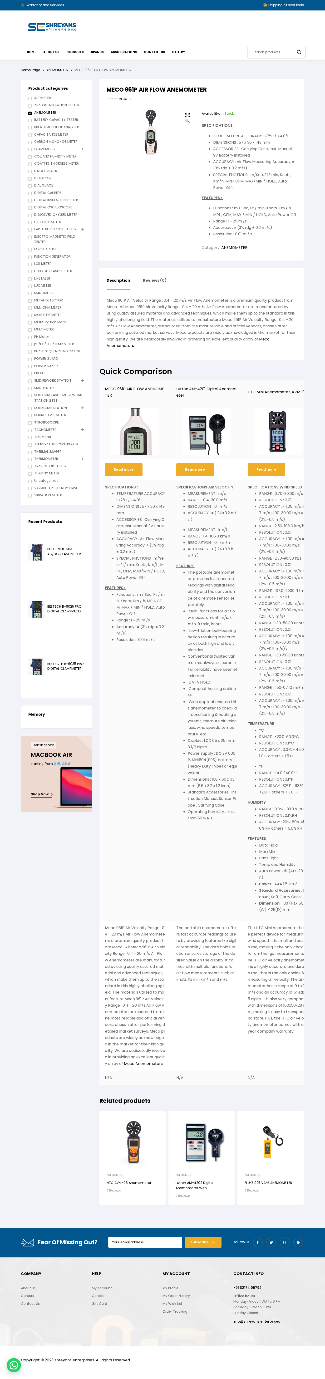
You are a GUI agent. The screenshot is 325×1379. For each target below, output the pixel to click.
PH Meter (41, 336)
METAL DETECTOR (48, 300)
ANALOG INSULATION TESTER (56, 105)
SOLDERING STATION (50, 407)
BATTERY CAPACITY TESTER (56, 119)
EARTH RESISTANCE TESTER (55, 229)
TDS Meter (42, 436)
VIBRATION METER (48, 495)
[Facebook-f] (258, 1242)
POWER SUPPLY (46, 366)
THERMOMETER (46, 458)
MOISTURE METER (48, 314)
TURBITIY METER (46, 473)
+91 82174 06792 (247, 1287)
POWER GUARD (46, 358)
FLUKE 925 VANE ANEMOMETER (268, 1182)
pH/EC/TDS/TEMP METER (54, 344)
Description (118, 280)
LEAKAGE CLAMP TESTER (53, 271)
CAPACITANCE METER (51, 134)
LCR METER (42, 263)
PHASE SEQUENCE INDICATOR (57, 351)
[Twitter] (271, 1242)
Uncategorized (46, 480)
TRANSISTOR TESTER (50, 466)
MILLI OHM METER (47, 307)
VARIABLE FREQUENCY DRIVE (56, 488)
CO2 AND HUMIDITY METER (55, 156)
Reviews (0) (155, 280)
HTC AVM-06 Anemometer (129, 1182)
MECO (123, 99)
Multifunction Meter (50, 322)
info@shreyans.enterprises (256, 1321)
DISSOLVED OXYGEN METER (55, 214)
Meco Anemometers (144, 1063)
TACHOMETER (45, 429)
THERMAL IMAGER (47, 451)
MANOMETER (44, 293)
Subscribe (199, 1242)
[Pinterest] (298, 1242)
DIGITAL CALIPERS (48, 192)
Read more (124, 469)
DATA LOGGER (45, 170)
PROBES (40, 373)
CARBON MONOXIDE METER (56, 141)
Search (299, 52)
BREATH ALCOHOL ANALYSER (56, 127)
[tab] (118, 284)
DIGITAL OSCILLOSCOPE (53, 207)
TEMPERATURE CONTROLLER (56, 444)
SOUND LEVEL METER (50, 415)
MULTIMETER (44, 329)
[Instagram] (285, 1242)
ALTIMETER (42, 97)
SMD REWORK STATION (52, 380)
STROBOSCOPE (46, 422)
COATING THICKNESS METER (56, 163)
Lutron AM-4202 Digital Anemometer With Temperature (194, 1188)
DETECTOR (43, 178)
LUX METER (42, 285)
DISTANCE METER (47, 222)
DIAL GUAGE (43, 185)
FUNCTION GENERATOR (52, 256)
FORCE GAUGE (45, 249)
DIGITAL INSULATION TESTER (56, 200)
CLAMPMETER (44, 149)
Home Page (30, 70)
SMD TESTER (44, 387)
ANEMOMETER (57, 70)
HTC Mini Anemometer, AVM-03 (277, 392)
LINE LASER (42, 278)
